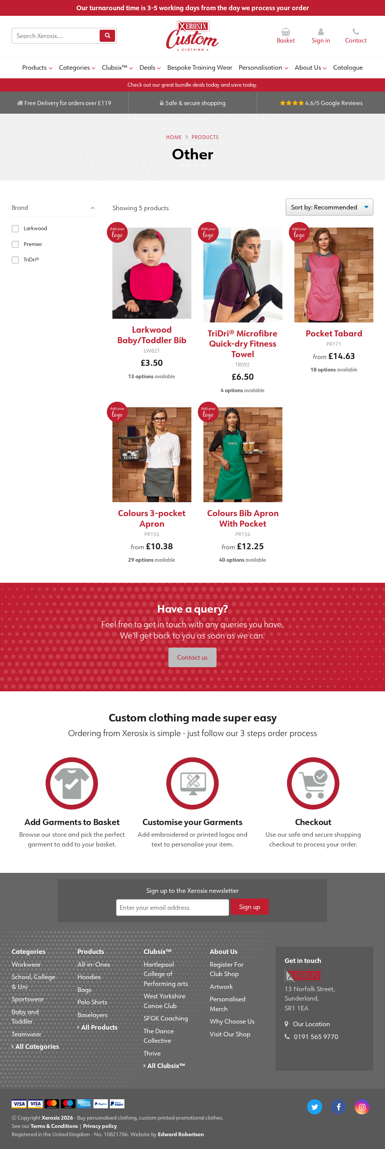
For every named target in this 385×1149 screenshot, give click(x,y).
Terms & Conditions (54, 1125)
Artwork (221, 986)
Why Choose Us (232, 1021)
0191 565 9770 (316, 1036)
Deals (147, 67)
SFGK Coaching (166, 1018)
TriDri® (31, 259)
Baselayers (92, 1014)
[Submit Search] (107, 36)
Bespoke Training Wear (199, 67)
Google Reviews (341, 103)
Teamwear (26, 1034)
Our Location (311, 1023)
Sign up (249, 906)
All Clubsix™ (165, 1065)
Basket (286, 40)
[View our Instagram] (362, 1106)
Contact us (192, 657)
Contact (356, 40)
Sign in (321, 40)
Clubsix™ (114, 67)
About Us (308, 67)
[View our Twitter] (314, 1106)
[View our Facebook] (338, 1106)
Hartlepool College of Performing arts (166, 973)
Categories (74, 67)
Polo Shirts (92, 1002)
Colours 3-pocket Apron (151, 518)
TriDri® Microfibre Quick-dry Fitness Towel (242, 343)
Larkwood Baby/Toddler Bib (151, 334)
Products (34, 67)
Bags (84, 989)
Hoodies (89, 976)
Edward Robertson (181, 1134)
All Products (99, 1027)
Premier (33, 244)
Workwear (26, 964)
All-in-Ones (93, 964)
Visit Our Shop (230, 1034)
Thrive (152, 1053)
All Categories (36, 1046)
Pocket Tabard (334, 333)
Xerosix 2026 (57, 1117)
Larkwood (35, 228)
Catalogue (348, 67)
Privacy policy (100, 1125)
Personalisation (260, 67)
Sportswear (28, 999)
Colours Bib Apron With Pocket (243, 518)
